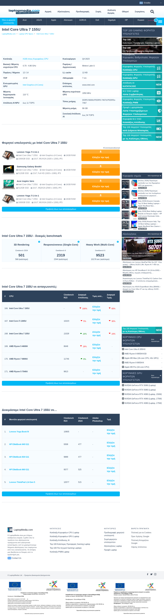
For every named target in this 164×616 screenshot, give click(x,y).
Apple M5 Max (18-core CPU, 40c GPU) (143, 358)
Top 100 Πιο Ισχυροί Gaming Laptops (66, 548)
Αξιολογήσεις (64, 12)
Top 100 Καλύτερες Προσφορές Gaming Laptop (70, 544)
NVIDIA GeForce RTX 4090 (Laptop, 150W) (143, 394)
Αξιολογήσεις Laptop (113, 546)
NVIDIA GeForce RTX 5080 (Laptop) (140, 390)
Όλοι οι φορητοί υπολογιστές (8, 21)
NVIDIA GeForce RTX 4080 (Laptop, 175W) (143, 403)
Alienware (68, 20)
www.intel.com (88, 85)
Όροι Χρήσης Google (140, 536)
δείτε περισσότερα (153, 176)
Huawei (141, 20)
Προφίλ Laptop (110, 550)
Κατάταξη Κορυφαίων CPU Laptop (64, 533)
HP (126, 20)
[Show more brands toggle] (160, 21)
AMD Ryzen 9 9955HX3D (143, 354)
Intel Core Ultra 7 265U (19, 308)
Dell (97, 20)
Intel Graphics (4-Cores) (33, 85)
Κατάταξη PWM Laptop (59, 552)
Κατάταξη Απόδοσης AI (60, 540)
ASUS (39, 20)
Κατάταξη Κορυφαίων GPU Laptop (64, 536)
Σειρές (98, 12)
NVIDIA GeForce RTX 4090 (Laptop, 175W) (143, 399)
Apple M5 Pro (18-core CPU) (143, 367)
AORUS (82, 20)
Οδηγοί (125, 12)
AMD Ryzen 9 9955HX (143, 363)
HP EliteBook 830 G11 (19, 457)
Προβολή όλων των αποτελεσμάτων (61, 209)
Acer (25, 20)
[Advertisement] (61, 45)
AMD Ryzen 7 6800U (18, 359)
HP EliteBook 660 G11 (19, 470)
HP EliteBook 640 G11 (19, 444)
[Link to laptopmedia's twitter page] (151, 575)
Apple (53, 20)
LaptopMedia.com (9, 34)
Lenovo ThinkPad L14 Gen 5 (22, 482)
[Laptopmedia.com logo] (24, 12)
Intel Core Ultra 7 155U (45, 34)
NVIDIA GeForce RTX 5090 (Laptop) (140, 385)
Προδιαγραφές (82, 12)
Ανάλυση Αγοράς (111, 11)
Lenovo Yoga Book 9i (19, 432)
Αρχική (48, 12)
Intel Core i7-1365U (17, 321)
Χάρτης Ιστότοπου (139, 547)
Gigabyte (112, 20)
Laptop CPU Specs (26, 34)
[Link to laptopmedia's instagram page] (155, 575)
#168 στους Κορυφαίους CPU (35, 59)
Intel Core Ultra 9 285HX (143, 349)
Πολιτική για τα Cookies (141, 533)
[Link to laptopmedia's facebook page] (147, 575)
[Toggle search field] (152, 11)
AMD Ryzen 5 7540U (18, 371)
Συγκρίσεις (140, 12)
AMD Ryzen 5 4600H (18, 346)
